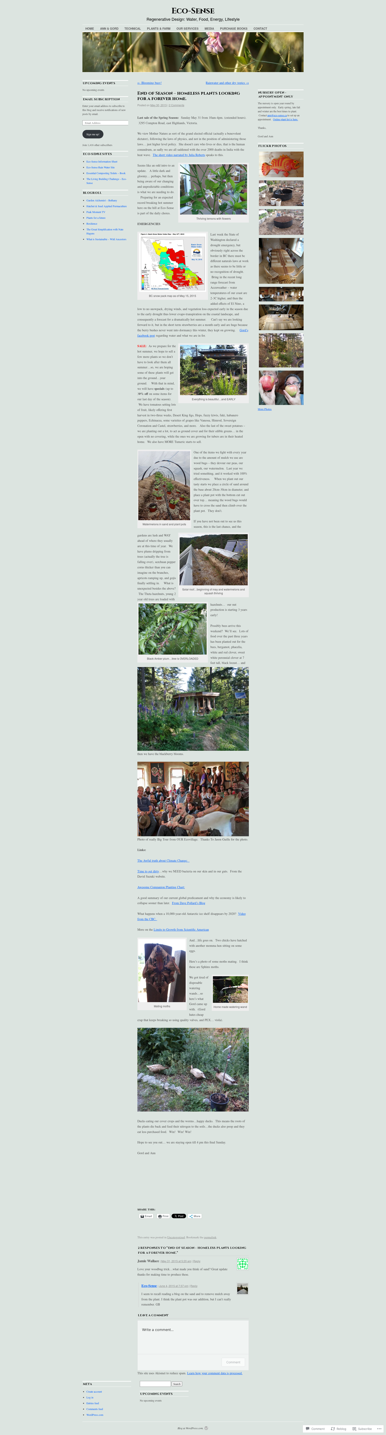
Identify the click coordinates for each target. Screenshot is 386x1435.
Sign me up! (92, 134)
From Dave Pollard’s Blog (188, 903)
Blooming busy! (149, 83)
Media (209, 28)
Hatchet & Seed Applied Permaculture (106, 206)
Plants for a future (95, 217)
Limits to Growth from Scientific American (181, 929)
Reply (196, 1261)
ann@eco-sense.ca (277, 115)
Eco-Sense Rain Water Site (100, 167)
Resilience (91, 223)
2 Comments (176, 105)
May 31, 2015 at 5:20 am (176, 1261)
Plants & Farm (158, 28)
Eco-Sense (193, 11)
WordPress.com (94, 1414)
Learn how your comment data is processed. (215, 1373)
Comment (233, 1362)
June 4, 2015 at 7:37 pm (173, 1286)
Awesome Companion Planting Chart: (161, 887)
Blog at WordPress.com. (190, 1428)
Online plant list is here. (285, 119)
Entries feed (92, 1403)
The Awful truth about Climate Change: (163, 860)
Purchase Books (234, 28)
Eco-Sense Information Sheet (101, 161)
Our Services (187, 28)
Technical (132, 28)
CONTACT (260, 28)
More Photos (265, 409)
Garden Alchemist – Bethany (101, 200)
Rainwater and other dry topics (227, 83)
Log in (89, 1397)
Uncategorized (176, 1237)
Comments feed (94, 1409)
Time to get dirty (148, 871)
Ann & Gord (109, 28)
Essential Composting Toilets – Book (106, 173)
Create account (94, 1391)
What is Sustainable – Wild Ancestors (106, 239)
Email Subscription (101, 99)
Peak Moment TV (95, 212)
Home (89, 28)
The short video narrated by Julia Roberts (179, 155)
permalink (210, 1237)
